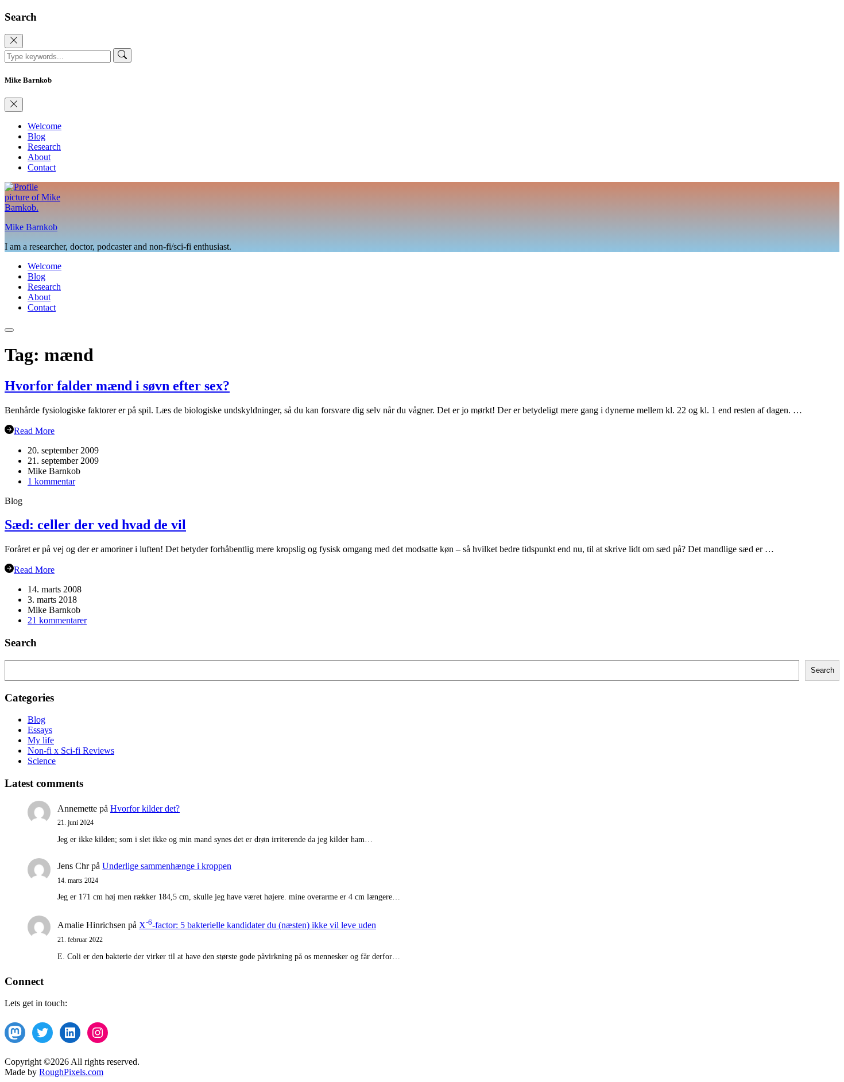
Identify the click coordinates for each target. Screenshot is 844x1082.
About (39, 157)
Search (822, 670)
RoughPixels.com (71, 1072)
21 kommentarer (57, 620)
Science (42, 761)
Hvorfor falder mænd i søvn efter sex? (117, 385)
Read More (34, 431)
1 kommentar (51, 481)
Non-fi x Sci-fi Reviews (71, 750)
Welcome (44, 126)
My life (41, 740)
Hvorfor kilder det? (145, 808)
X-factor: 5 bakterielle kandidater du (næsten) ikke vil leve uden (257, 925)
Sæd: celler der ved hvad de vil (95, 524)
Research (44, 147)
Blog (36, 136)
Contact (42, 167)
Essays (40, 730)
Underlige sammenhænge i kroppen (166, 866)
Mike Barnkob (31, 227)
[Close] (14, 41)
